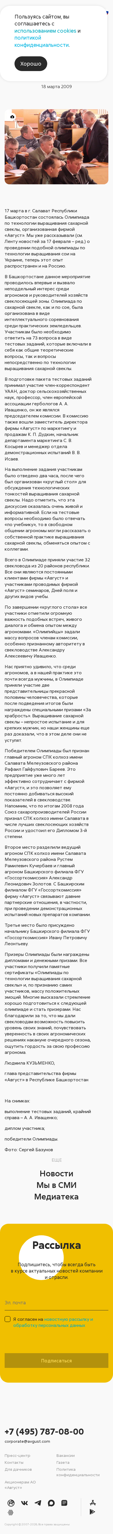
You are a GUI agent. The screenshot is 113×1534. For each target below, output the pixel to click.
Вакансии (66, 1455)
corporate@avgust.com (27, 1441)
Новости (56, 1173)
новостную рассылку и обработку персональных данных (53, 1322)
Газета (63, 1462)
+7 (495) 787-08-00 (44, 1431)
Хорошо (30, 63)
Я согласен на (53, 1322)
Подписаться (56, 1361)
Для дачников (18, 1469)
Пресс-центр (17, 1455)
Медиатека (56, 1196)
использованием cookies (45, 30)
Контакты (14, 1462)
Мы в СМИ (57, 1185)
